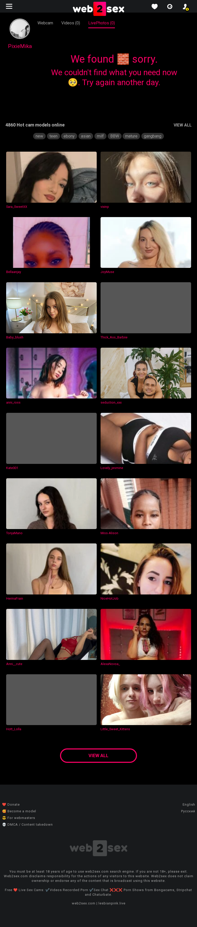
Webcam (45, 23)
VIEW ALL (183, 125)
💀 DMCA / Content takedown (27, 824)
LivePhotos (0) (101, 23)
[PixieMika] (19, 37)
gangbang (152, 136)
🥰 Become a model (19, 811)
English (189, 804)
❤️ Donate (11, 804)
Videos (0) (70, 23)
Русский (188, 811)
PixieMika (20, 46)
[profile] (185, 6)
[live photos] (170, 6)
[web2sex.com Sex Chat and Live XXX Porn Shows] (98, 9)
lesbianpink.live (111, 903)
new (39, 136)
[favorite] (154, 6)
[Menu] (9, 6)
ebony (69, 136)
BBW (114, 136)
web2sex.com (83, 903)
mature (131, 136)
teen (53, 136)
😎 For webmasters (18, 818)
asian (86, 136)
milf (100, 136)
